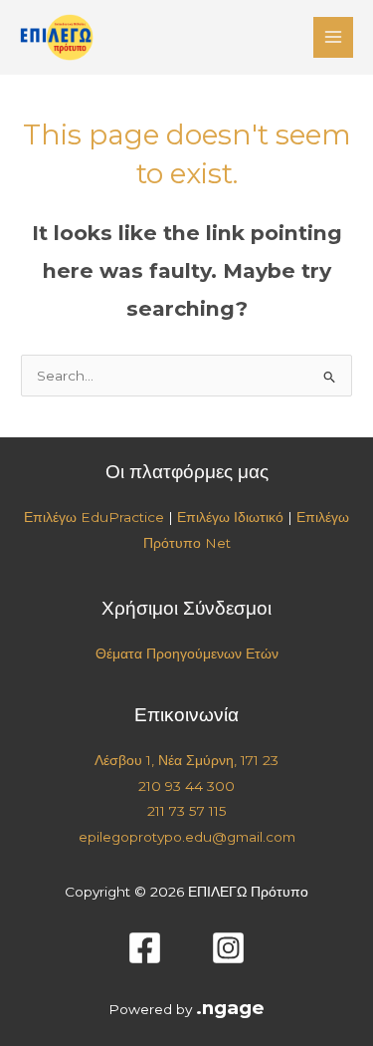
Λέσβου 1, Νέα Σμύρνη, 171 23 (186, 760)
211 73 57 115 (187, 811)
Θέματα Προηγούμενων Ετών (187, 653)
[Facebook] (144, 947)
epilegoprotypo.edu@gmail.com (187, 837)
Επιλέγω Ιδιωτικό (230, 517)
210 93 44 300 (186, 786)
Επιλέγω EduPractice (94, 517)
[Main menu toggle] (333, 37)
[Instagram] (228, 947)
